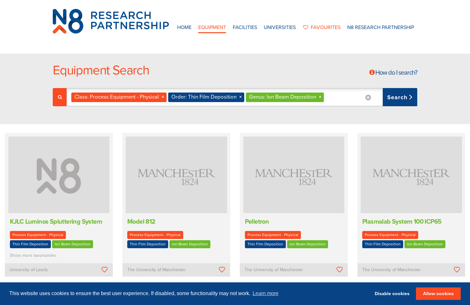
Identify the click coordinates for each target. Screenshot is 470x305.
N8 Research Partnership (380, 27)
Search (398, 97)
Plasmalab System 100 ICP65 (401, 222)
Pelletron (257, 222)
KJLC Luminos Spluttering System (56, 222)
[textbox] (327, 97)
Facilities (245, 27)
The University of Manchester (156, 269)
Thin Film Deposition (30, 244)
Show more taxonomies (33, 255)
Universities (280, 27)
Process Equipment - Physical (37, 235)
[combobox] (242, 97)
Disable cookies (392, 293)
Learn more (265, 293)
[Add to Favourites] (104, 269)
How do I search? (396, 73)
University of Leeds (29, 269)
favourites (326, 27)
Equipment (212, 27)
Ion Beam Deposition (72, 244)
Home (184, 27)
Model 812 (141, 222)
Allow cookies (438, 293)
